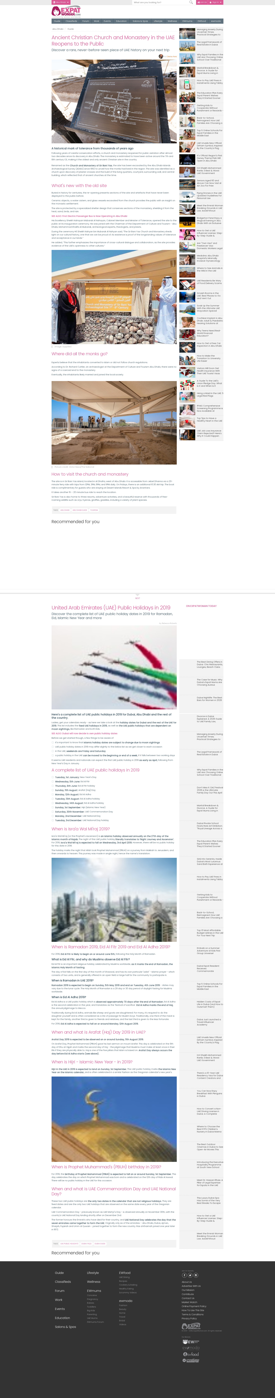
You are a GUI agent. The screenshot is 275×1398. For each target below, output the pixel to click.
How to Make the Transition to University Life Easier (208, 358)
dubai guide (100, 1243)
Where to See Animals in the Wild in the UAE (210, 269)
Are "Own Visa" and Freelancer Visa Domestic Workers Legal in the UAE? (209, 246)
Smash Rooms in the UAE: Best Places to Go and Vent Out (209, 296)
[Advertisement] (113, 555)
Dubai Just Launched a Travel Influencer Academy (209, 1022)
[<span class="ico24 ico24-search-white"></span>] (191, 2)
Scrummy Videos (128, 1292)
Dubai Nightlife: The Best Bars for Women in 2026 (209, 699)
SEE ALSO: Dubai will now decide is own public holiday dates (84, 733)
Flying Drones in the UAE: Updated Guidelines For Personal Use (209, 196)
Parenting (92, 1314)
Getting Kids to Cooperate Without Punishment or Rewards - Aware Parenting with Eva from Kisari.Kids (210, 108)
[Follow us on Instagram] (195, 1275)
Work (96, 21)
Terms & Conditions (193, 1314)
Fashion (123, 1305)
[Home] (76, 11)
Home (122, 1313)
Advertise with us (191, 1286)
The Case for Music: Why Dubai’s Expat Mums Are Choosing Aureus (209, 682)
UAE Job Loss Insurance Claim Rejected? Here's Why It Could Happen (209, 433)
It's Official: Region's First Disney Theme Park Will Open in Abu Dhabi (209, 158)
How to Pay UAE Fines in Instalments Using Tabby (210, 81)
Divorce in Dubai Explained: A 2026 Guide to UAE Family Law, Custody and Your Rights (210, 719)
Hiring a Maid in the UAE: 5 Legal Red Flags (210, 394)
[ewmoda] (191, 1347)
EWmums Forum (95, 1322)
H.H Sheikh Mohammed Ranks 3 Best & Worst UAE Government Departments (209, 171)
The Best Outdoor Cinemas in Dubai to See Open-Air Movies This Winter (210, 1147)
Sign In (215, 2)
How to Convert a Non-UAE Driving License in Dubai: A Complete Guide (209, 1111)
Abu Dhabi (61, 2)
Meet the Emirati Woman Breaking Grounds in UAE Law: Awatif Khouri (210, 208)
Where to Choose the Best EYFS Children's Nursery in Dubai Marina (209, 1129)
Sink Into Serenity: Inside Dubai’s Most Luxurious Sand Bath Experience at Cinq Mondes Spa (210, 862)
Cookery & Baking (128, 1284)
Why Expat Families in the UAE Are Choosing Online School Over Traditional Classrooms (210, 57)
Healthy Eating (126, 1288)
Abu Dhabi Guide (80, 510)
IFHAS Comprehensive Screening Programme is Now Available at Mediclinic (210, 408)
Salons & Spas (140, 21)
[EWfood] (191, 1354)
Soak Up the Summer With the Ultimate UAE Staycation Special (208, 308)
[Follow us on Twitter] (190, 1275)
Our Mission (188, 1290)
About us (187, 1282)
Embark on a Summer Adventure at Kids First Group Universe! (208, 951)
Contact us (188, 1298)
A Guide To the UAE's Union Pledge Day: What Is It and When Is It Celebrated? (209, 383)
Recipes (123, 1281)
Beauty (122, 1309)
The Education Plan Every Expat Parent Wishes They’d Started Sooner (210, 96)
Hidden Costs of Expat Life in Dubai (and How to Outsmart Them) (210, 1004)
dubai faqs (86, 1243)
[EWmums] (191, 1341)
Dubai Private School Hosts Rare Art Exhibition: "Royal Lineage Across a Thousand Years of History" (210, 826)
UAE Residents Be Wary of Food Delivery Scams (209, 282)
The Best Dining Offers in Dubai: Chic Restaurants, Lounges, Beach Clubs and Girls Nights (210, 664)
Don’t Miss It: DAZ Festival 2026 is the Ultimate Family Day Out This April (210, 790)
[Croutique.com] (191, 1360)
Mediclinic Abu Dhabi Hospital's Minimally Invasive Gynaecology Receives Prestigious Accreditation (208, 258)
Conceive (92, 1295)
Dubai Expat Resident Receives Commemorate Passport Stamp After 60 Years (210, 969)
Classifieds (71, 21)
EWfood (202, 21)
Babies (90, 1302)
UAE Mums (92, 1318)
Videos (122, 1324)
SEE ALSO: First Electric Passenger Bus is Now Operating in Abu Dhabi (89, 216)
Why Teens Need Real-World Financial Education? (209, 333)
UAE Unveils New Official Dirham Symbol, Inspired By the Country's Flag (209, 146)
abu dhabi (64, 510)
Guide (57, 21)
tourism (94, 510)
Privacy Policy (189, 1318)
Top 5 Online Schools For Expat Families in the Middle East (209, 133)
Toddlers (91, 1306)
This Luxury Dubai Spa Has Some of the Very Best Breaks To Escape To (209, 1201)
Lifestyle (158, 21)
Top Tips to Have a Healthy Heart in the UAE (209, 419)
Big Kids (91, 1310)
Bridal (122, 1320)
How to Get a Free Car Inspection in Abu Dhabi (209, 344)
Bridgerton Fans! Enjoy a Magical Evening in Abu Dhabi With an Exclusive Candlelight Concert (209, 221)
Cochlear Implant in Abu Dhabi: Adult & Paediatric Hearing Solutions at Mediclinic (210, 321)
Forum (85, 21)
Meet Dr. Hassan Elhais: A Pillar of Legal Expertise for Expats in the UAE (210, 1183)
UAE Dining (124, 1277)
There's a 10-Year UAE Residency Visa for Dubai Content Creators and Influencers (210, 1076)
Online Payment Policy (194, 1306)
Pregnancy (92, 1299)
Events (107, 21)
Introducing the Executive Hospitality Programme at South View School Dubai (210, 1165)
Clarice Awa (172, 56)
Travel (122, 1316)
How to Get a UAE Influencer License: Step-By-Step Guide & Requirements (210, 233)
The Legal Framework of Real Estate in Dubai (209, 43)
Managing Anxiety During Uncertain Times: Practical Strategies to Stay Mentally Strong (210, 32)
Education (121, 21)
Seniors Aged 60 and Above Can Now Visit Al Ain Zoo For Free (209, 183)
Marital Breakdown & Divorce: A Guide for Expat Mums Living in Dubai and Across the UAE (208, 71)
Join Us (203, 2)
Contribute (188, 1294)
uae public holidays (69, 1243)
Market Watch (189, 1302)
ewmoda (216, 21)
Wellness (172, 21)
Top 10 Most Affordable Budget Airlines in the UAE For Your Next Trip (210, 933)
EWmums (187, 21)
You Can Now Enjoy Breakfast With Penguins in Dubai (209, 1094)
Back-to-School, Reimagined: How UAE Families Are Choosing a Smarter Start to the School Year (209, 121)
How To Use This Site (193, 1310)
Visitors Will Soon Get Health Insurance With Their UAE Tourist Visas (208, 371)
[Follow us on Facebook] (184, 1275)
